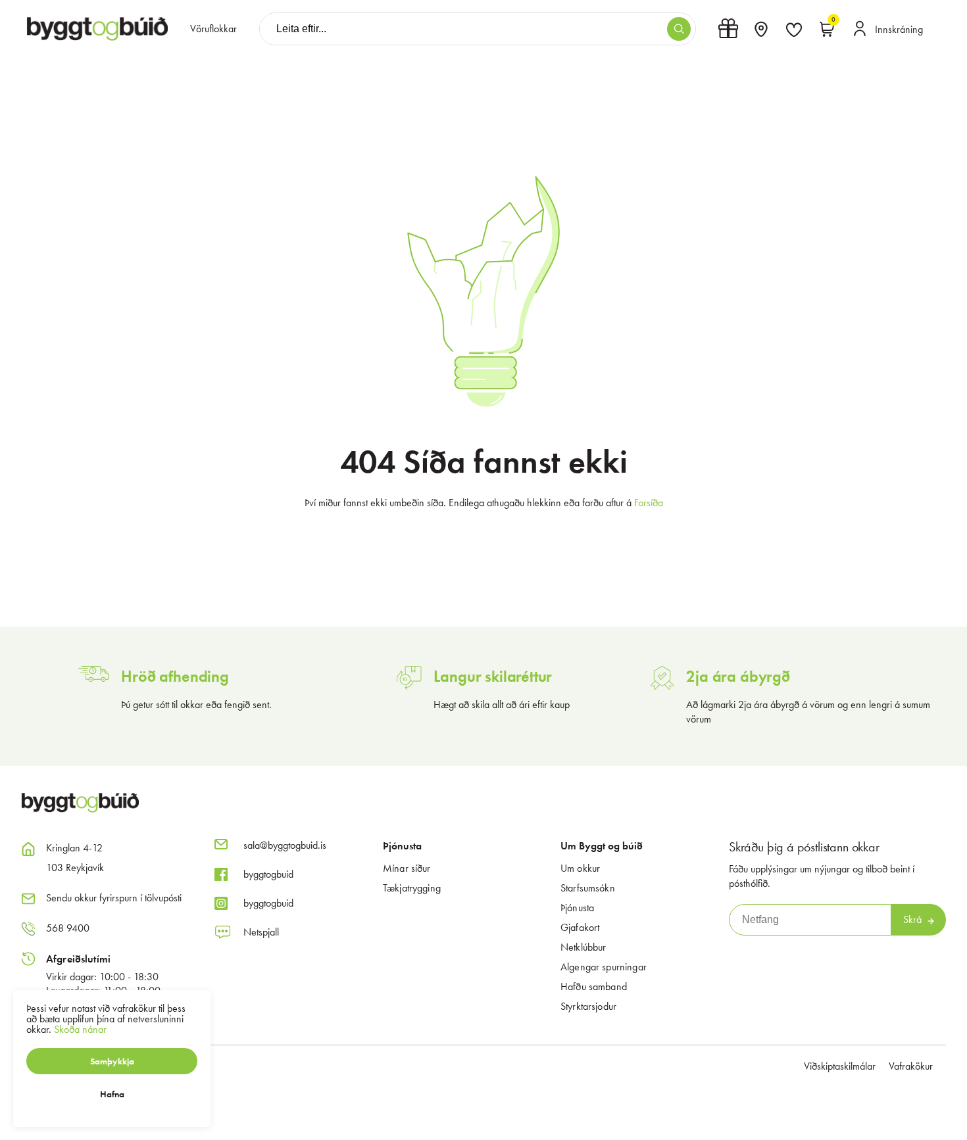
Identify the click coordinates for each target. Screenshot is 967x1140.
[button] (679, 29)
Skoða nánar (80, 1029)
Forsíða (648, 503)
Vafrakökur (911, 1066)
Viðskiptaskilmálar (840, 1066)
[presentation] (213, 28)
